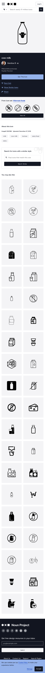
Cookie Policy (23, 662)
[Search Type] (5, 9)
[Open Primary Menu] (3, 4)
